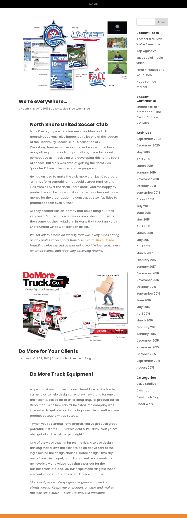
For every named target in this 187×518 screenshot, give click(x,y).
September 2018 (148, 193)
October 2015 (146, 354)
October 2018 (146, 186)
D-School (143, 390)
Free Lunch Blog (79, 108)
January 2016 (146, 334)
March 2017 (144, 253)
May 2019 (143, 152)
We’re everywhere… (43, 101)
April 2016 (143, 314)
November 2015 (147, 347)
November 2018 (147, 179)
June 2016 (143, 300)
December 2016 (147, 273)
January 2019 (146, 172)
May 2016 (143, 307)
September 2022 (148, 139)
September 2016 (148, 293)
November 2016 (147, 280)
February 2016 (146, 327)
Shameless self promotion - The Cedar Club (148, 112)
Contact (142, 122)
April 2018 (143, 226)
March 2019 (144, 166)
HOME (93, 4)
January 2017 (146, 267)
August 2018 (145, 199)
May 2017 (143, 240)
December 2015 (147, 340)
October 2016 (146, 287)
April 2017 (143, 246)
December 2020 (148, 145)
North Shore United (100, 240)
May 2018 (143, 219)
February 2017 (146, 260)
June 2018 (143, 213)
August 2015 (145, 368)
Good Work (144, 404)
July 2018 (143, 206)
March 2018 (144, 233)
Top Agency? (146, 51)
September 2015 (148, 361)
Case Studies (59, 108)
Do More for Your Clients (48, 351)
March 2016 (144, 320)
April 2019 (143, 159)
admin (27, 108)
